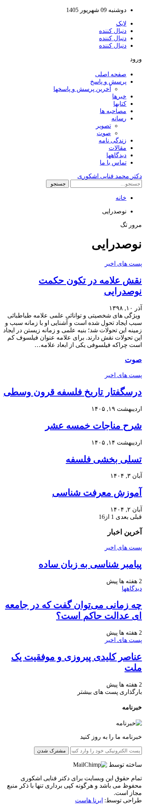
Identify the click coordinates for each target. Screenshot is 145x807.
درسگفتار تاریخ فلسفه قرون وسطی (72, 392)
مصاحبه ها (113, 111)
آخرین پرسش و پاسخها (82, 89)
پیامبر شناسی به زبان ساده (90, 564)
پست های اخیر (123, 263)
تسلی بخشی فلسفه (104, 459)
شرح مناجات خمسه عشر (93, 426)
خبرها (119, 96)
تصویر (103, 125)
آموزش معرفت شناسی (97, 493)
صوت (104, 133)
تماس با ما (113, 162)
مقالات (117, 147)
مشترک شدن (51, 751)
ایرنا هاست (89, 800)
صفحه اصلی (110, 74)
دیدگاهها (116, 155)
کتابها (119, 103)
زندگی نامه (112, 140)
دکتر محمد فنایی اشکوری (109, 176)
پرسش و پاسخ (108, 81)
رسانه (118, 118)
